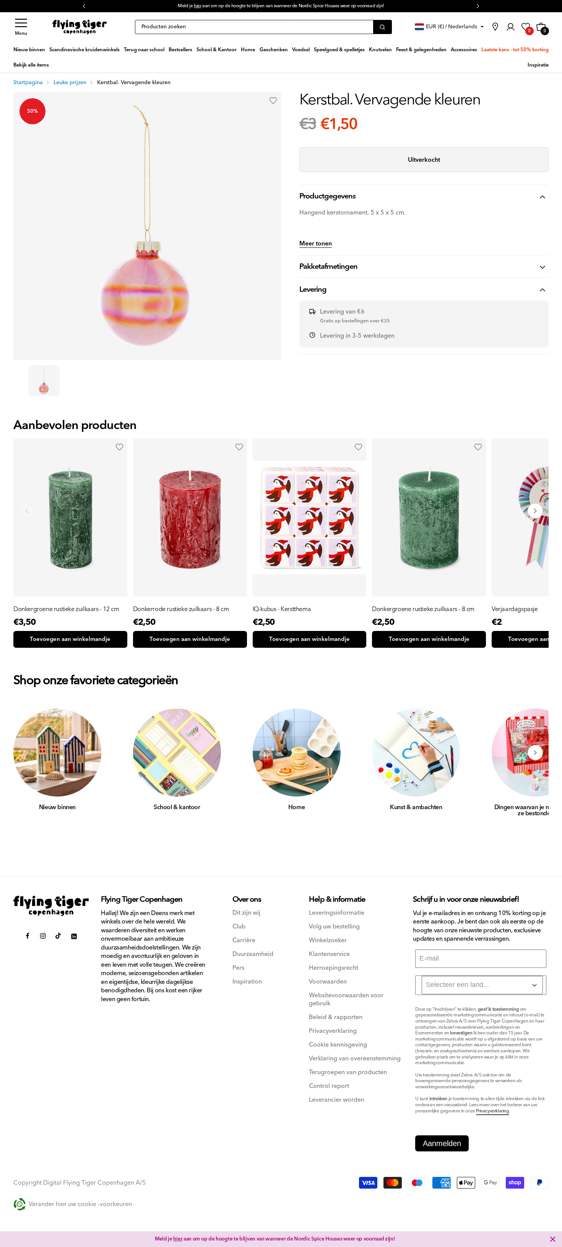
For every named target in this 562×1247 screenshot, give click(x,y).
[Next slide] (535, 511)
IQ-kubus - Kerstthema (282, 609)
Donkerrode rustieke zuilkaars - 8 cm (181, 609)
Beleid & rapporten (335, 1017)
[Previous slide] (26, 511)
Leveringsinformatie (336, 913)
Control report (329, 1086)
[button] (21, 27)
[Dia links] (26, 752)
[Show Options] (534, 985)
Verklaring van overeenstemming (355, 1059)
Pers (238, 968)
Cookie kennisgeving (338, 1045)
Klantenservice (329, 954)
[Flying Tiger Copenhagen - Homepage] (79, 27)
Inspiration (247, 982)
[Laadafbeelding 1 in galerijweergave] (44, 380)
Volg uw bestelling (334, 927)
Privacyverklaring (333, 1031)
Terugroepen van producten (348, 1072)
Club (238, 927)
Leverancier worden (336, 1100)
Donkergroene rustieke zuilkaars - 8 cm (423, 609)
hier (197, 6)
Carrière (243, 940)
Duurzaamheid (252, 954)
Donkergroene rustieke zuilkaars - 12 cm (66, 609)
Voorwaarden (328, 982)
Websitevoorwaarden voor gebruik (346, 1000)
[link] (495, 26)
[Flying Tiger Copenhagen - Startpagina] (51, 906)
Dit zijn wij (246, 913)
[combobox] (482, 985)
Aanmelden (442, 1143)
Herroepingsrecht (333, 968)
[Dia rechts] (535, 752)
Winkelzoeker (328, 940)
